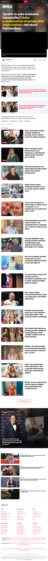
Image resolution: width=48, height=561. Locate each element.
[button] (24, 43)
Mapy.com (11, 538)
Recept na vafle (4, 532)
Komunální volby (4, 519)
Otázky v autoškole (36, 532)
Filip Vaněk (15, 65)
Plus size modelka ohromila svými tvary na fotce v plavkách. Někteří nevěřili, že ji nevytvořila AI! (36, 260)
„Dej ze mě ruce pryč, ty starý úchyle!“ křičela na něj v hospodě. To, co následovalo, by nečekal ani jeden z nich (36, 207)
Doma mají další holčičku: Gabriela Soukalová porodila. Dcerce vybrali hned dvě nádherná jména (35, 134)
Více (43, 6)
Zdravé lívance (3, 528)
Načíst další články (24, 401)
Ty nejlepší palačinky (5, 525)
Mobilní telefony (14, 543)
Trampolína (20, 539)
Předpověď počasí (17, 538)
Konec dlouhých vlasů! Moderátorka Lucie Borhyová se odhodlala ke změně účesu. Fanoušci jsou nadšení (35, 153)
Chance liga (35, 511)
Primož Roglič (19, 517)
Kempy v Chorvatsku (21, 525)
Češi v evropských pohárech (40, 538)
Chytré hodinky (20, 544)
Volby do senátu (4, 517)
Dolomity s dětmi (20, 533)
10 (45, 60)
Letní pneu (34, 543)
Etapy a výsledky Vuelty (21, 513)
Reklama (9, 548)
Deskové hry (39, 543)
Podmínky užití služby (28, 548)
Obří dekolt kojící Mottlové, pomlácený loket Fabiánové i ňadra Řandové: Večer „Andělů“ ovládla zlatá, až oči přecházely (35, 332)
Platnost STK (35, 533)
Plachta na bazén (14, 539)
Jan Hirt (18, 514)
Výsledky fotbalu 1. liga (37, 513)
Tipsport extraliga (36, 514)
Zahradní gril (43, 539)
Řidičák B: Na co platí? (37, 530)
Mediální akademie (19, 548)
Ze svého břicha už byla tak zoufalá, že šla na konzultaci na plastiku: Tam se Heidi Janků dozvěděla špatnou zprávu (35, 278)
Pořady (33, 6)
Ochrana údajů (35, 548)
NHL (33, 519)
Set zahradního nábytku (36, 539)
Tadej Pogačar (19, 516)
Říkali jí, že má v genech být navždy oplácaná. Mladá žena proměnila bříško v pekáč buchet (35, 385)
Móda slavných (27, 121)
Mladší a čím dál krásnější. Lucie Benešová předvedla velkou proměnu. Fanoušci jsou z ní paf (35, 349)
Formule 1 (34, 517)
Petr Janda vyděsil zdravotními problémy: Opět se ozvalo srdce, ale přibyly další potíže (36, 295)
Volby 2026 (3, 511)
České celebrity (5, 121)
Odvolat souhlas (42, 548)
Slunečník (24, 539)
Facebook (5, 548)
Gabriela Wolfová (9, 59)
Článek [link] (3, 35)
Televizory (44, 543)
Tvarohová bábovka (4, 530)
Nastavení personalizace (24, 550)
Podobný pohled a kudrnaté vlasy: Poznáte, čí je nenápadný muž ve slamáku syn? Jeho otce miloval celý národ (36, 225)
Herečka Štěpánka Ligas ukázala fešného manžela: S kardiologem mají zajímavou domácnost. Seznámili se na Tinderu (35, 243)
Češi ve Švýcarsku (20, 530)
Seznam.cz (44, 1)
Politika (27, 6)
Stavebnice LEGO (21, 543)
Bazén (9, 539)
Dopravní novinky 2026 (37, 528)
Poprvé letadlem (20, 527)
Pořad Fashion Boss (13, 121)
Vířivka (24, 541)
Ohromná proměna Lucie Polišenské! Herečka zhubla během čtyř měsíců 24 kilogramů (36, 170)
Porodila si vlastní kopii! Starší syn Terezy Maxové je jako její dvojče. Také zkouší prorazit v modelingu (36, 313)
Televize (38, 6)
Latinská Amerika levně (21, 532)
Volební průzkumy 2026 (5, 513)
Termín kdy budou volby (5, 516)
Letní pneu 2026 (36, 525)
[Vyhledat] (26, 1)
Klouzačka (29, 539)
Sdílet (42, 60)
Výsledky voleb (4, 514)
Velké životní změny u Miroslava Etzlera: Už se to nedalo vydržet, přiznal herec (35, 188)
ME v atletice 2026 (36, 516)
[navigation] (1, 2)
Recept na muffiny (4, 527)
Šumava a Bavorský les (21, 528)
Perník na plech (4, 533)
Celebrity (20, 6)
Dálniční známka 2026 (37, 527)
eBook (37, 60)
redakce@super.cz (27, 559)
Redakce (13, 548)
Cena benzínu (31, 538)
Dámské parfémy (28, 543)
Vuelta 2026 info (20, 511)
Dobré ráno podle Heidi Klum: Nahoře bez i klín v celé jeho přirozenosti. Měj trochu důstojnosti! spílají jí (34, 368)
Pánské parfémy (27, 544)
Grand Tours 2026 (20, 519)
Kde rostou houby (25, 538)
